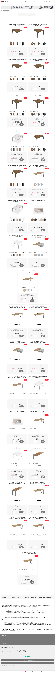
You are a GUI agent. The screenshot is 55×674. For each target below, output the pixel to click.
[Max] (30, 657)
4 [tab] (18, 152)
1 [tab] (16, 46)
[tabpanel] (11, 43)
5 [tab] (19, 152)
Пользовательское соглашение (27, 662)
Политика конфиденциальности (27, 660)
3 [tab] (16, 152)
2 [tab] (18, 46)
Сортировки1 (23, 14)
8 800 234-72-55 (46, 1)
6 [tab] (20, 152)
